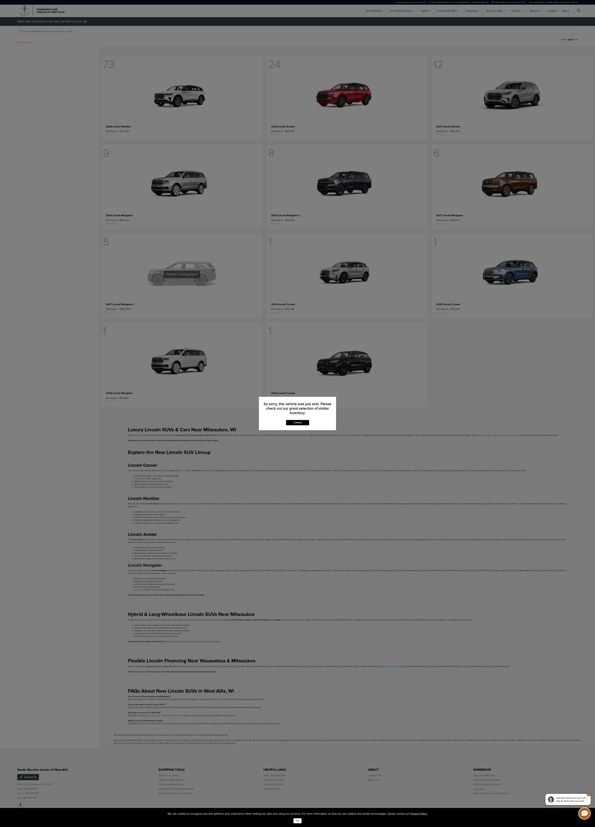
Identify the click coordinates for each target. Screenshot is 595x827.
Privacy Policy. (419, 813)
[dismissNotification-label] (589, 794)
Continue (298, 422)
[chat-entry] (584, 813)
